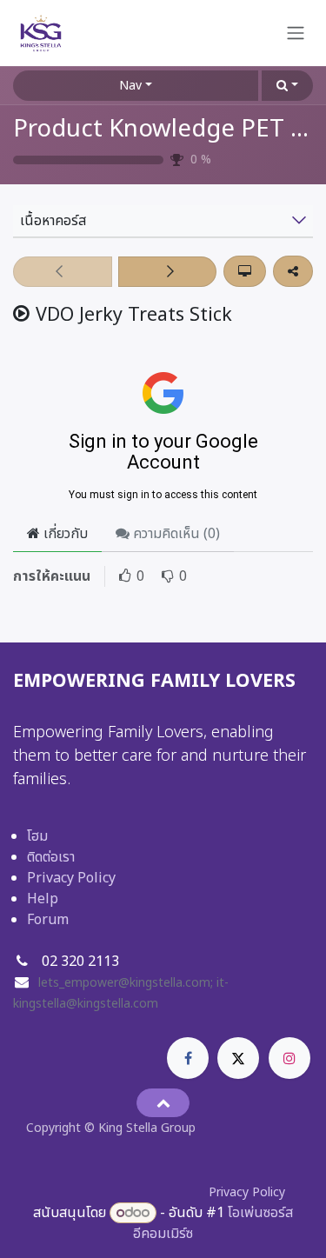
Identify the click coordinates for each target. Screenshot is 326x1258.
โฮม (37, 836)
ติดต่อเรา (51, 857)
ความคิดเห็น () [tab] (175, 533)
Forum (48, 919)
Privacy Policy (71, 878)
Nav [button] (130, 86)
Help (42, 899)
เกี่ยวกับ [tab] (64, 533)
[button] (287, 85)
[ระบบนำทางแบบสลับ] (295, 33)
